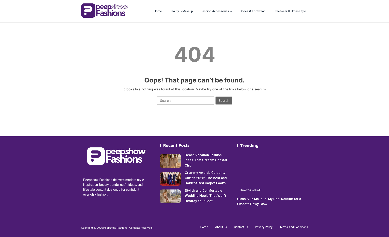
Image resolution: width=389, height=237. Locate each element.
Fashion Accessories (215, 11)
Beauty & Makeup (181, 11)
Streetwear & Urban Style (289, 11)
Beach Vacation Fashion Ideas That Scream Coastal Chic (206, 160)
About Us (221, 227)
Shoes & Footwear (252, 11)
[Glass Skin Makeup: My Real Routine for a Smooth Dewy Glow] (271, 173)
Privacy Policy (264, 227)
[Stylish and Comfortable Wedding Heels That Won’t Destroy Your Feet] (170, 196)
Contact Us (241, 227)
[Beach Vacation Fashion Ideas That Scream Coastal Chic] (170, 161)
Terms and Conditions (294, 227)
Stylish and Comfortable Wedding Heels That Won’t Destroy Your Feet (205, 195)
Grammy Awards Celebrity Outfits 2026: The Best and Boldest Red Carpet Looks (206, 178)
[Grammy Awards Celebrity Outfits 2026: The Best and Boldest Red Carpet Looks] (170, 179)
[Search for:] (185, 101)
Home (158, 11)
